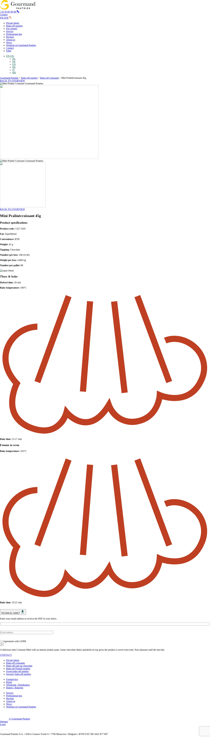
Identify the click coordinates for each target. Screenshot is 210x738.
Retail (9, 682)
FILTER (4, 17)
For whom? (11, 28)
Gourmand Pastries (9, 78)
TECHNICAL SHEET (10, 613)
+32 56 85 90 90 (8, 11)
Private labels (12, 23)
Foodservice (12, 679)
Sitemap (4, 721)
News (9, 42)
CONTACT (6, 655)
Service (9, 31)
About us (10, 39)
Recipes (10, 37)
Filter (8, 50)
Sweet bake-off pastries (17, 671)
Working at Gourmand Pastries (21, 45)
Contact (4, 14)
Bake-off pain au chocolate (19, 665)
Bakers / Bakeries (14, 687)
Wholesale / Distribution (18, 685)
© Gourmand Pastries (19, 719)
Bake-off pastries (14, 26)
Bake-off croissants (49, 78)
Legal (3, 724)
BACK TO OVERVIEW (12, 80)
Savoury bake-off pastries (18, 674)
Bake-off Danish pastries (18, 668)
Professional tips (14, 34)
